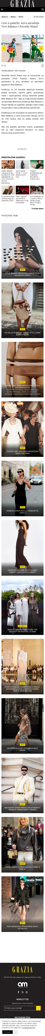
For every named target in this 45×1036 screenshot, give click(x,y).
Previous (3, 48)
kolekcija (22, 149)
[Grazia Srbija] (22, 969)
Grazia (4, 17)
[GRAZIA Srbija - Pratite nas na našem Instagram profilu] (27, 992)
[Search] (43, 10)
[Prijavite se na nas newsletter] (38, 1008)
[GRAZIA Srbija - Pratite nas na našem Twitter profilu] (22, 992)
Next (41, 48)
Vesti (20, 17)
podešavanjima (28, 1028)
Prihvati (7, 1032)
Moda (13, 17)
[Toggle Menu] (2, 9)
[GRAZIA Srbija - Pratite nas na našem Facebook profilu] (18, 992)
